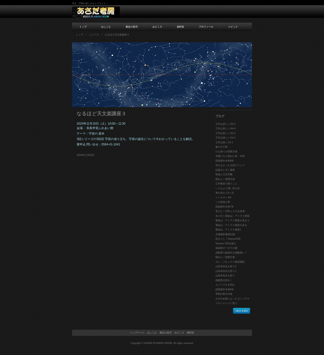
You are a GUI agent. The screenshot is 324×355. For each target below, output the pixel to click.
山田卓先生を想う (225, 275)
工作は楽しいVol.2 (225, 137)
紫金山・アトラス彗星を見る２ (232, 220)
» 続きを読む (242, 310)
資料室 (180, 26)
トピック (233, 26)
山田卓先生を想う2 (225, 271)
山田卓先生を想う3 (225, 266)
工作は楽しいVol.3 (225, 133)
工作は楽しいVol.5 (225, 124)
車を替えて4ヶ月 (224, 192)
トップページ (137, 332)
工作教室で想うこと (226, 183)
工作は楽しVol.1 (224, 142)
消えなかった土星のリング (230, 165)
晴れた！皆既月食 (225, 179)
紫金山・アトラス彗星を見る (231, 225)
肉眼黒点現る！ (223, 280)
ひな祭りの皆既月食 (226, 151)
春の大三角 (221, 146)
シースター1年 (223, 197)
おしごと (106, 26)
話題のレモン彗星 (225, 169)
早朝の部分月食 (223, 294)
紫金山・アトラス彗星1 (228, 229)
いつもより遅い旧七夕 (227, 188)
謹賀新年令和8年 (224, 160)
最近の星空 (132, 26)
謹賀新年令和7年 (224, 206)
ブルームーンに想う (226, 303)
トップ (83, 26)
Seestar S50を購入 (225, 243)
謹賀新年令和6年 (224, 289)
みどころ (157, 26)
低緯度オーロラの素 (226, 248)
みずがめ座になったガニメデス (232, 298)
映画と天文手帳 (223, 174)
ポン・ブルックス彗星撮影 (230, 261)
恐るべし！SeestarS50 (227, 238)
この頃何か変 (222, 202)
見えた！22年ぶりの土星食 (230, 211)
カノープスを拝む (225, 284)
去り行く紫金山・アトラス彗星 (232, 215)
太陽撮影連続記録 (225, 234)
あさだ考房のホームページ (96, 12)
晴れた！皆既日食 (225, 257)
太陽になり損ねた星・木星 (230, 156)
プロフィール (206, 26)
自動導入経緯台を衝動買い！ (231, 252)
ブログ (219, 116)
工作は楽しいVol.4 (225, 128)
